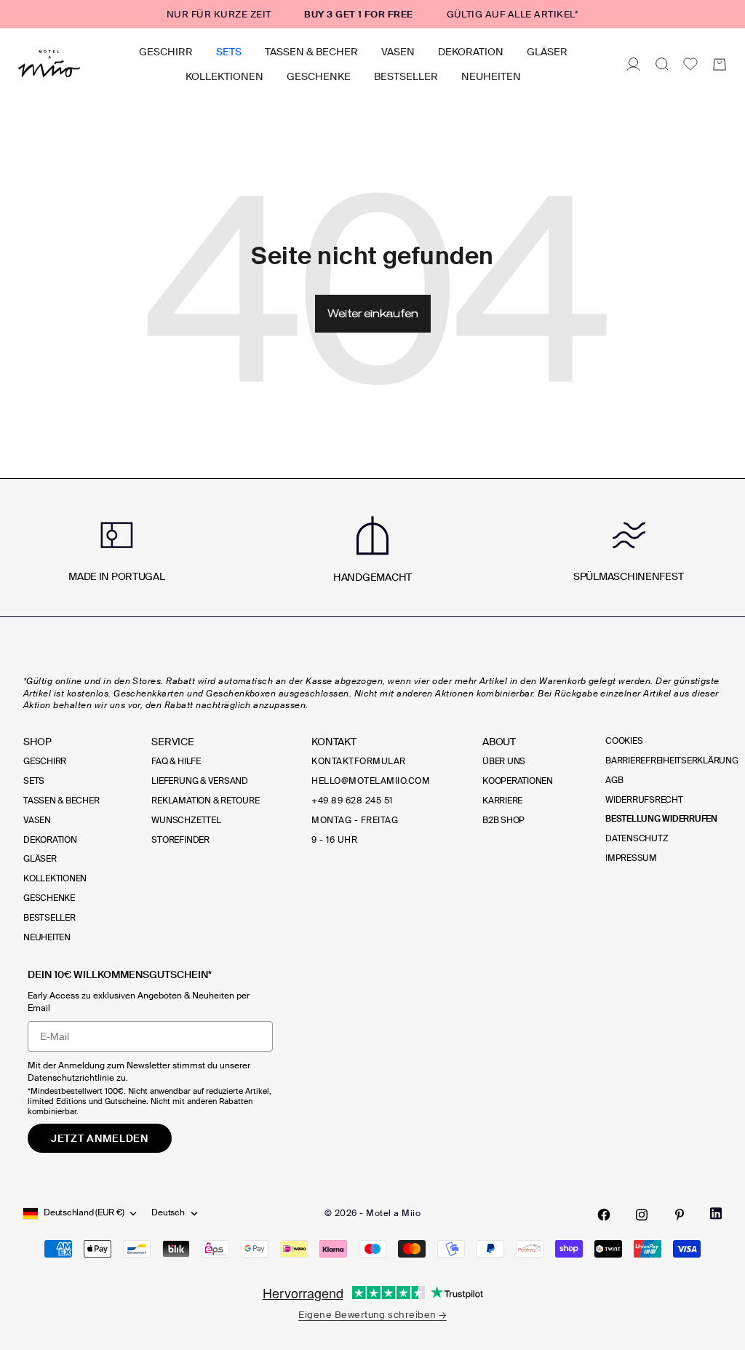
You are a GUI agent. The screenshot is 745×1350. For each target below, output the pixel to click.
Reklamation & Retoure (205, 800)
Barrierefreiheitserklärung (671, 760)
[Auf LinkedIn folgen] (716, 1213)
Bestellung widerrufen (661, 819)
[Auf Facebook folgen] (604, 1214)
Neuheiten (491, 76)
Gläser (547, 51)
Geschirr (166, 51)
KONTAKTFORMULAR (358, 761)
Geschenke (319, 76)
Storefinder (180, 840)
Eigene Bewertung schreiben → (372, 1315)
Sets (229, 51)
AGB (614, 780)
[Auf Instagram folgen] (641, 1214)
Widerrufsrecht (644, 800)
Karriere (502, 800)
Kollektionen (224, 76)
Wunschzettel (185, 820)
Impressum (631, 858)
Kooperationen (517, 781)
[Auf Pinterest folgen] (679, 1214)
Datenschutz (636, 838)
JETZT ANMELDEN (99, 1138)
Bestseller (406, 76)
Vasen (398, 51)
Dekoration (470, 51)
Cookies (623, 741)
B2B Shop (503, 820)
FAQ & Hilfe (175, 761)
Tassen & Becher (311, 51)
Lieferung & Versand (199, 781)
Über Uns (503, 761)
